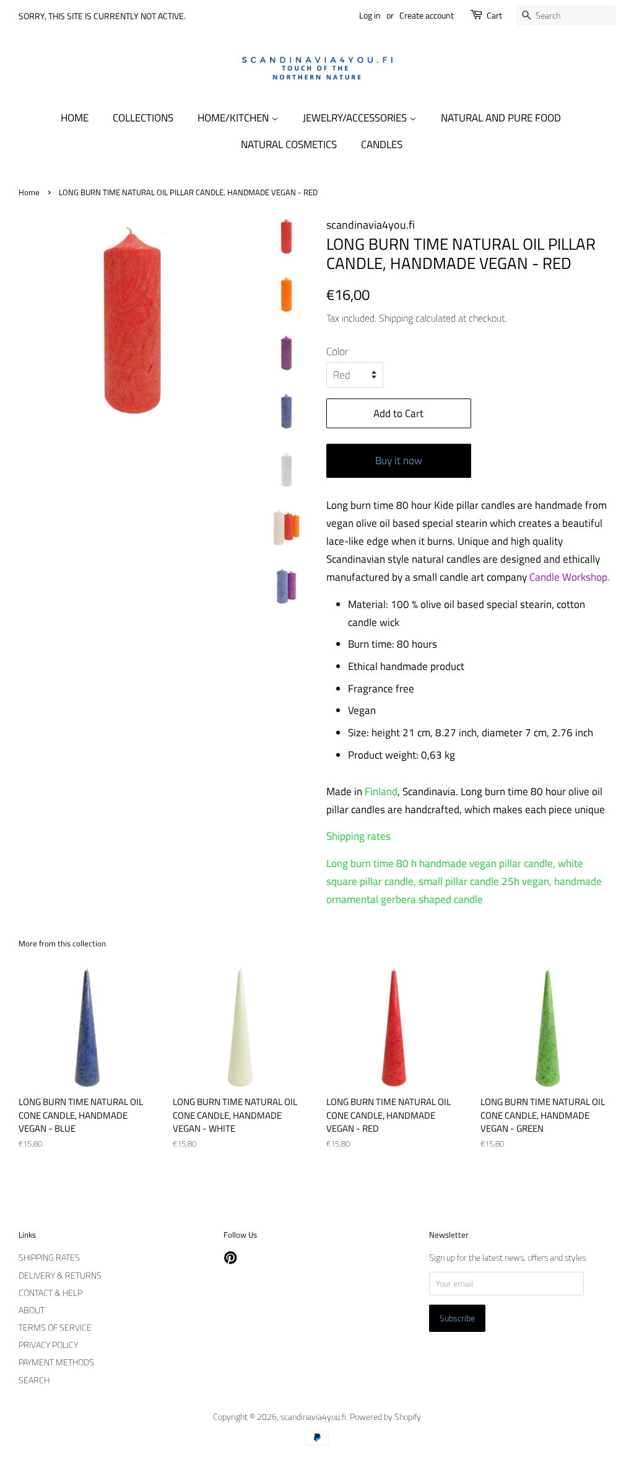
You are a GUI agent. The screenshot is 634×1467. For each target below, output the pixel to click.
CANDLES (381, 144)
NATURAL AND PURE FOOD (501, 118)
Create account (426, 15)
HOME (75, 118)
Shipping (396, 318)
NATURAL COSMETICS (289, 144)
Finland (381, 791)
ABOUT (32, 1310)
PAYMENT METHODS (56, 1362)
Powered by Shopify (385, 1417)
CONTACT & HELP (50, 1293)
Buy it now (398, 460)
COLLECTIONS (143, 118)
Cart (494, 15)
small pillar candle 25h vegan (484, 881)
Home (29, 192)
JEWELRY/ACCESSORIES (356, 118)
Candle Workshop (568, 577)
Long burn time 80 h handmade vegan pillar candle (439, 863)
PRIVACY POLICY (48, 1345)
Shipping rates (358, 836)
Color (337, 351)
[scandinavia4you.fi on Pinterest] (230, 1260)
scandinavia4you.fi (313, 1417)
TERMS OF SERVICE (55, 1327)
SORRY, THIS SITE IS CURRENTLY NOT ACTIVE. (102, 15)
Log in (370, 15)
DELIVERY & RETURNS (60, 1275)
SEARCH (34, 1380)
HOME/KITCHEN (234, 118)
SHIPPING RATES (49, 1257)
